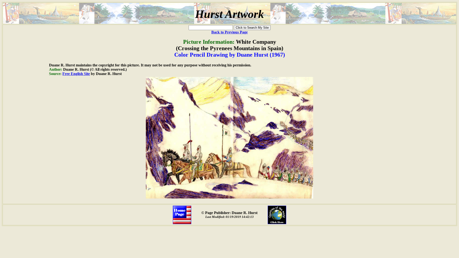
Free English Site (76, 74)
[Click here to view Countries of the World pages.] (277, 223)
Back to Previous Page (229, 32)
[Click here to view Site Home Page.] (182, 223)
